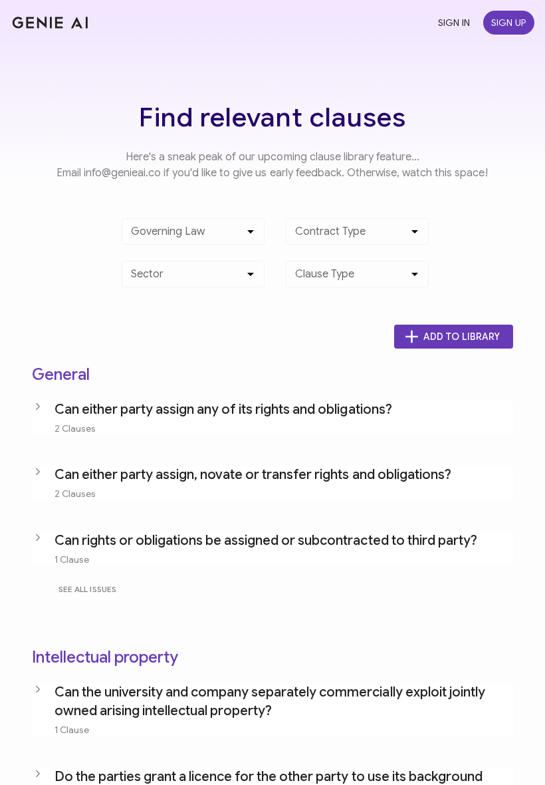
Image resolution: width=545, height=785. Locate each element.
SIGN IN (454, 23)
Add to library (461, 337)
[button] (272, 417)
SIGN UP (508, 23)
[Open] (250, 231)
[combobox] (183, 236)
